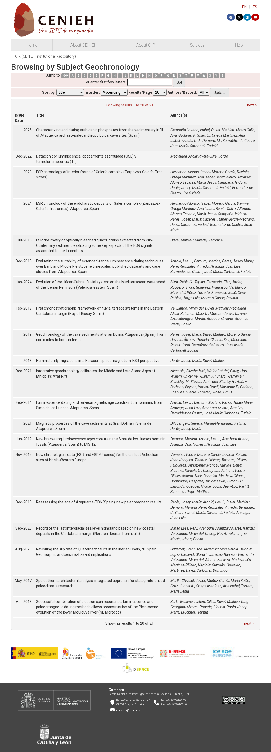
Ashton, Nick (192, 476)
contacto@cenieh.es (128, 710)
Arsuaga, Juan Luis (226, 266)
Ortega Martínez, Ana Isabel (192, 177)
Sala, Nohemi (194, 444)
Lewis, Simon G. (229, 481)
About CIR (145, 45)
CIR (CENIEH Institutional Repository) (45, 56)
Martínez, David (182, 570)
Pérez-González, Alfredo (189, 266)
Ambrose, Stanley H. (219, 381)
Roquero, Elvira (182, 287)
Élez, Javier (233, 282)
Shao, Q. (203, 135)
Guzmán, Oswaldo (226, 565)
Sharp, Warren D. (229, 376)
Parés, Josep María (185, 188)
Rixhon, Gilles (204, 601)
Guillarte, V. (187, 135)
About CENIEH (83, 45)
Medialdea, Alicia (183, 156)
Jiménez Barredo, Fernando (231, 554)
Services (197, 45)
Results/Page (140, 92)
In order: (92, 92)
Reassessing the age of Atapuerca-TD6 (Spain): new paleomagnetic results (99, 502)
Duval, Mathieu (222, 130)
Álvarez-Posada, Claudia (203, 340)
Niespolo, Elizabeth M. (188, 371)
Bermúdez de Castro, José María (196, 272)
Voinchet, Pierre (183, 455)
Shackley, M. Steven (185, 381)
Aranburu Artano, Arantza (227, 319)
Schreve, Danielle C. (185, 470)
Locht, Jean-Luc (225, 486)
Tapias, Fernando (208, 282)
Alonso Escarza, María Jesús (193, 182)
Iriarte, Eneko (180, 324)
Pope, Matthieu (198, 492)
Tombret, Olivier (233, 460)
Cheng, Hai (213, 533)
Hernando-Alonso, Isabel (190, 172)
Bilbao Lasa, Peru (183, 528)
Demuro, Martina (207, 261)
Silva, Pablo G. (181, 282)
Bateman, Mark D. (194, 313)
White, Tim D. (222, 392)
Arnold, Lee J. (181, 261)
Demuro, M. (211, 140)
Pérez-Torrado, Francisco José (211, 292)
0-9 (65, 75)
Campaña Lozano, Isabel (190, 130)
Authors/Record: (182, 92)
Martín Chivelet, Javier (187, 581)
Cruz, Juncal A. (182, 586)
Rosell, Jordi (180, 345)
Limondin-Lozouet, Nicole (190, 486)
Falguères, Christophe (187, 465)
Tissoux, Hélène (207, 460)
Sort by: (49, 92)
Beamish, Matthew (218, 476)
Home (31, 45)
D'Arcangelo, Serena (186, 423)
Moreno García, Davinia (230, 172)
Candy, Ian (211, 470)
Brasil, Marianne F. (224, 387)
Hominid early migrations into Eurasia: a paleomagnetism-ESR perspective (98, 361)
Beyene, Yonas (196, 387)
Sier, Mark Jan (235, 340)
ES (255, 7)
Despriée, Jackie (202, 481)
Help (239, 45)
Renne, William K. (201, 376)
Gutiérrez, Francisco (212, 287)
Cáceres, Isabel (215, 219)
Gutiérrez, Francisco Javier (191, 549)
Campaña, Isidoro (232, 182)
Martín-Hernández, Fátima (224, 423)
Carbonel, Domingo (212, 570)
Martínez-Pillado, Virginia (190, 565)
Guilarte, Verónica (209, 240)
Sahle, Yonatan (199, 392)
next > (252, 105)
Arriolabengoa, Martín (187, 319)
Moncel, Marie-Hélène (223, 465)
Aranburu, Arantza (213, 528)
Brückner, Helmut (194, 612)
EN (244, 7)
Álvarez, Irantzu (241, 528)
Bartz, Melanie (181, 601)
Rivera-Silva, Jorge (213, 156)
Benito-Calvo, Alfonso (233, 177)
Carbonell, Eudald (204, 146)
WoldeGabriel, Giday (223, 371)
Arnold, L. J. (191, 140)
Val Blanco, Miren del (187, 308)
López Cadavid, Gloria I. (189, 554)
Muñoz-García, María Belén (228, 581)
